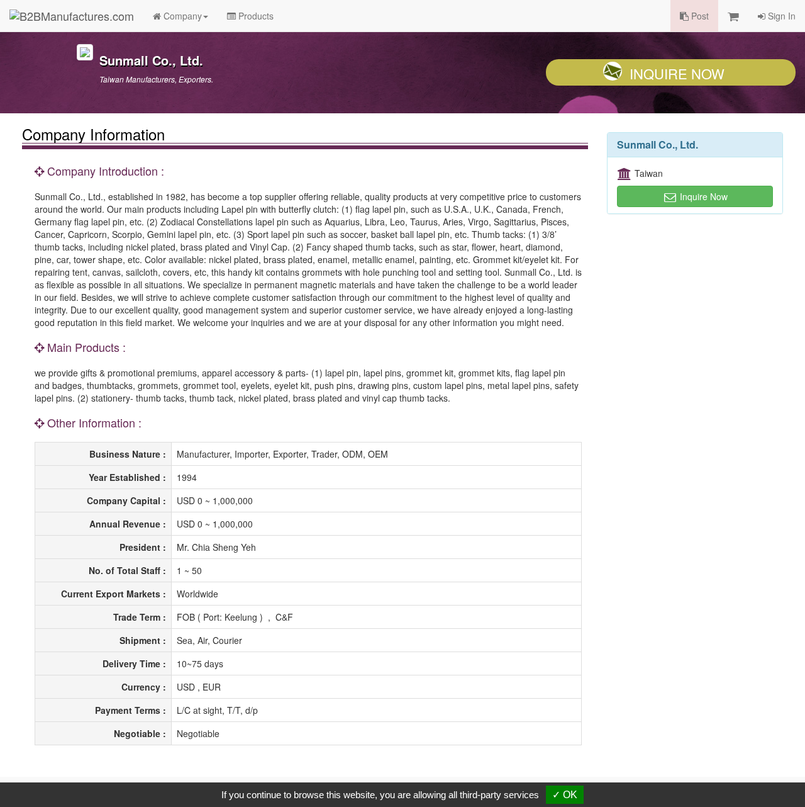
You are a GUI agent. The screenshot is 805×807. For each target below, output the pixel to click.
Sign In (780, 15)
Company (181, 15)
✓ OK (564, 794)
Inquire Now (677, 73)
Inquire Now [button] (702, 196)
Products (255, 15)
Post (699, 15)
